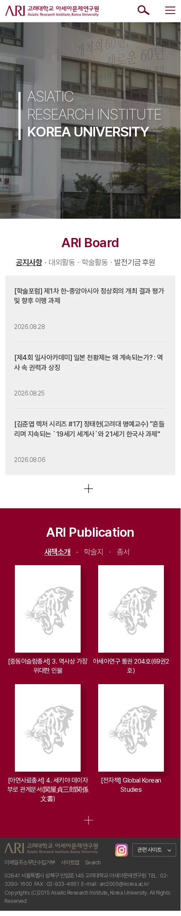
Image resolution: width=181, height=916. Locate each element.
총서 (123, 551)
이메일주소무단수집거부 (29, 862)
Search (93, 862)
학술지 (97, 551)
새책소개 (61, 551)
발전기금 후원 (134, 262)
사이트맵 (70, 862)
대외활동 (64, 262)
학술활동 (97, 262)
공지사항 (31, 262)
